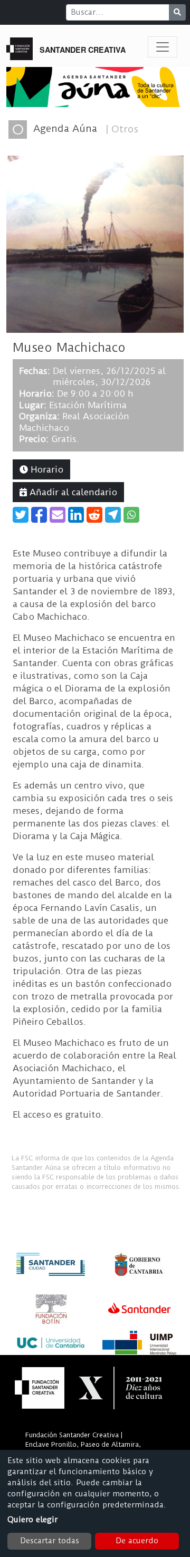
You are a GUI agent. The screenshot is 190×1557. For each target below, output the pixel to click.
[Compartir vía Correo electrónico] (57, 515)
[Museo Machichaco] (95, 243)
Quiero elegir (32, 1519)
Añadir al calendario (72, 492)
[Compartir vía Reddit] (94, 515)
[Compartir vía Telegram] (113, 515)
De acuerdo (137, 1540)
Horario (45, 469)
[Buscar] (177, 12)
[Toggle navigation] (162, 46)
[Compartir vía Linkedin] (76, 515)
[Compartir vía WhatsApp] (131, 515)
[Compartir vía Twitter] (20, 515)
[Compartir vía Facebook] (39, 515)
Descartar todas (49, 1540)
